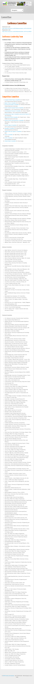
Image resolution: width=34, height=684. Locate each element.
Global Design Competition (10, 141)
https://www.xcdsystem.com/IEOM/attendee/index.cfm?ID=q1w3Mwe (16, 31)
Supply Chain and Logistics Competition (13, 131)
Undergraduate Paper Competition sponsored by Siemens (17, 114)
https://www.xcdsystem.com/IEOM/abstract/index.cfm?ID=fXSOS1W (16, 28)
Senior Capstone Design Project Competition (14, 107)
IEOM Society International (8, 675)
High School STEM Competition (11, 117)
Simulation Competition (9, 128)
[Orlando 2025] (17, 5)
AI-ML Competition (8, 137)
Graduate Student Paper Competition (12, 99)
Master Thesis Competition (10, 103)
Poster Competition (9, 134)
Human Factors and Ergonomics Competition (14, 120)
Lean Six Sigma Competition (10, 125)
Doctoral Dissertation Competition (12, 104)
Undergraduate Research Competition (13, 110)
